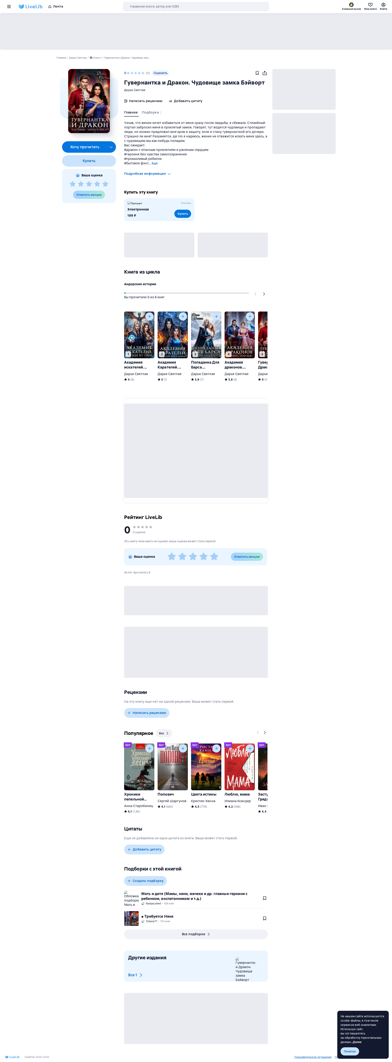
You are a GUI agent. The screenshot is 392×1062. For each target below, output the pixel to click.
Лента (58, 6)
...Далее (356, 1042)
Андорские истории (140, 284)
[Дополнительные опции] (111, 147)
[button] (89, 101)
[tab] (131, 113)
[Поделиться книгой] (264, 73)
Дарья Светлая (134, 90)
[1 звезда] (72, 184)
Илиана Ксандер (238, 801)
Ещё (155, 163)
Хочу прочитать (84, 147)
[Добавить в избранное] (257, 73)
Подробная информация (145, 173)
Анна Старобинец (138, 806)
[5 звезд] (105, 184)
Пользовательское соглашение (313, 1057)
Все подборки (193, 934)
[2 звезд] (81, 184)
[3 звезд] (89, 184)
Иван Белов (267, 806)
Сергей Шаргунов (172, 801)
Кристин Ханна (203, 801)
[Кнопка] (256, 294)
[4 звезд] (97, 184)
